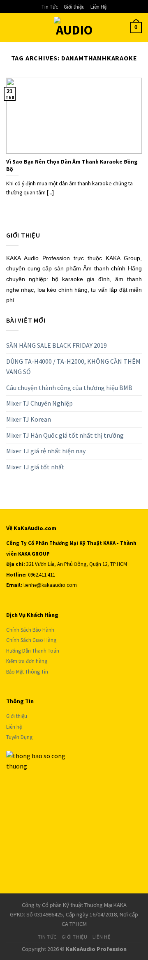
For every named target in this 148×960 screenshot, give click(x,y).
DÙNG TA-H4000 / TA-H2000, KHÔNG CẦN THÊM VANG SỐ (73, 366)
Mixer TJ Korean (28, 419)
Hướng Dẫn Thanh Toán (33, 650)
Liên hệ (14, 726)
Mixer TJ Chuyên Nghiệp (39, 403)
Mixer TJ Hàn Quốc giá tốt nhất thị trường (65, 435)
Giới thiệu (74, 6)
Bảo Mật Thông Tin (27, 671)
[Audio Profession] (74, 27)
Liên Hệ (98, 6)
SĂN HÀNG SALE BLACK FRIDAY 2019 (56, 345)
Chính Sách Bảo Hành (30, 629)
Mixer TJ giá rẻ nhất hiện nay (46, 451)
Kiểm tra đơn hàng (26, 661)
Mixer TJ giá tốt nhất (35, 467)
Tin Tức (50, 6)
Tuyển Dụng (19, 737)
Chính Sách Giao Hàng (31, 640)
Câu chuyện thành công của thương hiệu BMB (69, 387)
